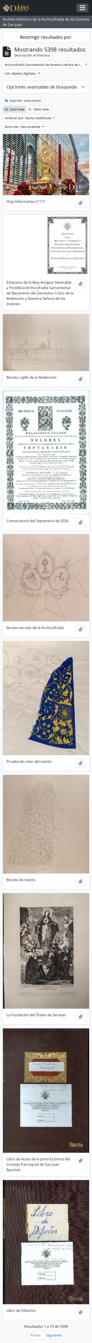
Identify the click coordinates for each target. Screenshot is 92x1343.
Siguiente (54, 1335)
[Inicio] (17, 8)
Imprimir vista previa (25, 100)
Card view (16, 109)
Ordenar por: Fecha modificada (28, 118)
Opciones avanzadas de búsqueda (41, 87)
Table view (40, 109)
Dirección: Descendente (23, 127)
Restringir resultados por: (46, 37)
